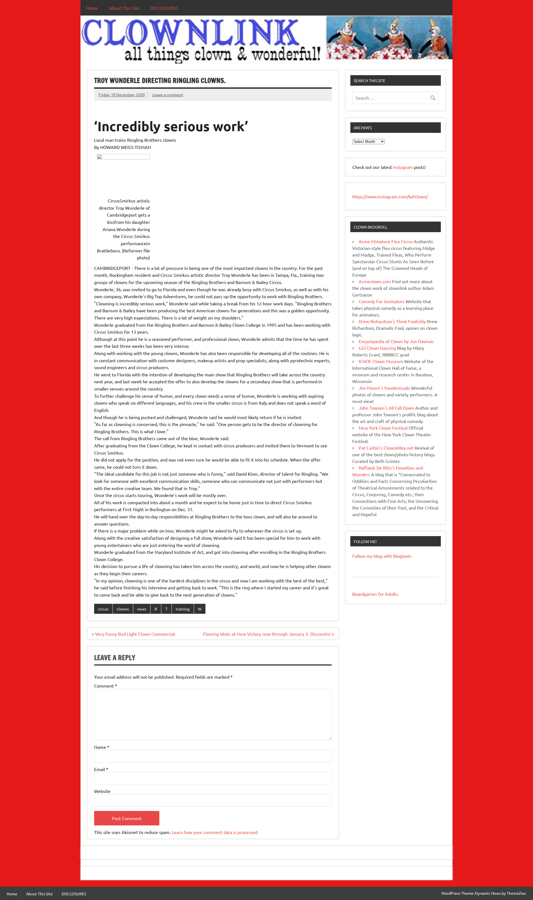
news (141, 608)
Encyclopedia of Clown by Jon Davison (396, 341)
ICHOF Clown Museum (381, 361)
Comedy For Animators (381, 301)
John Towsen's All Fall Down (386, 407)
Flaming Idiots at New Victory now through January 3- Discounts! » (268, 634)
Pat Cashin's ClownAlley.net (386, 447)
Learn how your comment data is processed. (215, 832)
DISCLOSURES (164, 8)
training (183, 608)
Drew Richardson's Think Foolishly (392, 321)
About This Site (124, 8)
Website (102, 791)
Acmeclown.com (375, 281)
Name (101, 747)
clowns (123, 608)
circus (103, 608)
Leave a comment (167, 94)
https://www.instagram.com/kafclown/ (390, 196)
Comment (105, 685)
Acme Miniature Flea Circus (386, 241)
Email (101, 769)
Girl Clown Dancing (377, 348)
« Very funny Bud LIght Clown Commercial (133, 634)
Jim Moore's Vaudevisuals (384, 388)
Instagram (403, 167)
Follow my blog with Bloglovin (381, 556)
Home (92, 8)
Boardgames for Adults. (375, 594)
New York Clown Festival (383, 427)
